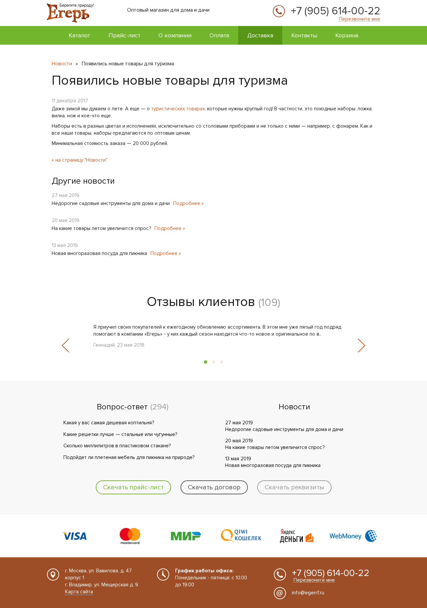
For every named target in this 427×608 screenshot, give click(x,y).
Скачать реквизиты (294, 487)
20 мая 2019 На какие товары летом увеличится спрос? (275, 444)
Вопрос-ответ (122, 407)
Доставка (260, 35)
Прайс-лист (124, 35)
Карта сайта (79, 592)
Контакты (304, 35)
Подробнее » (188, 203)
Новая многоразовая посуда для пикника (99, 253)
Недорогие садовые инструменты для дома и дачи (111, 203)
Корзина (346, 35)
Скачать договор (214, 487)
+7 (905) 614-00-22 (335, 11)
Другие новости (83, 181)
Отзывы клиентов (201, 302)
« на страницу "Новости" (79, 160)
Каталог (79, 35)
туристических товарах (178, 109)
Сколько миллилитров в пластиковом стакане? (117, 446)
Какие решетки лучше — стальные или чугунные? (120, 434)
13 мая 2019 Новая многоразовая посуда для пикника (273, 462)
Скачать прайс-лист (133, 487)
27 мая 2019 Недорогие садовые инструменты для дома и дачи (284, 426)
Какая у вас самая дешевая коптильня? (108, 423)
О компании (174, 35)
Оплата (219, 35)
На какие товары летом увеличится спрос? (101, 228)
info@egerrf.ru (308, 592)
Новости (62, 63)
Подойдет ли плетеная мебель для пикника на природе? (128, 457)
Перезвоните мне (359, 19)
